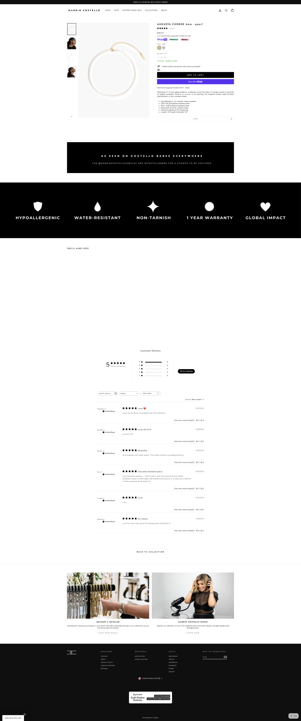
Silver (163, 47)
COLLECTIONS (151, 10)
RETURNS (104, 668)
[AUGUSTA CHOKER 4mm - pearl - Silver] (89, 326)
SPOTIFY (172, 672)
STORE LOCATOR (141, 659)
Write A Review (186, 371)
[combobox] (129, 393)
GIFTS (116, 10)
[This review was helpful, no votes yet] (197, 420)
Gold (159, 47)
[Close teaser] (25, 714)
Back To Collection (150, 552)
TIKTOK (171, 659)
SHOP (107, 10)
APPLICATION (140, 656)
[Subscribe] (225, 657)
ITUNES (171, 668)
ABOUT (164, 10)
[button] (13, 718)
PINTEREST (173, 665)
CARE (195, 119)
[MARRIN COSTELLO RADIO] (193, 596)
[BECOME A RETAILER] (108, 596)
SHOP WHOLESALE (108, 633)
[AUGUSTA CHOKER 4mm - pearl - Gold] (84, 326)
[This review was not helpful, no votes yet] (201, 420)
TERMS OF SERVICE (108, 665)
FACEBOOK (173, 662)
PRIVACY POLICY (107, 662)
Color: (161, 44)
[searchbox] (105, 393)
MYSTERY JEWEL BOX (131, 10)
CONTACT (104, 656)
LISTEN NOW (193, 633)
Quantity (162, 54)
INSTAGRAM (173, 656)
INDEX (103, 659)
